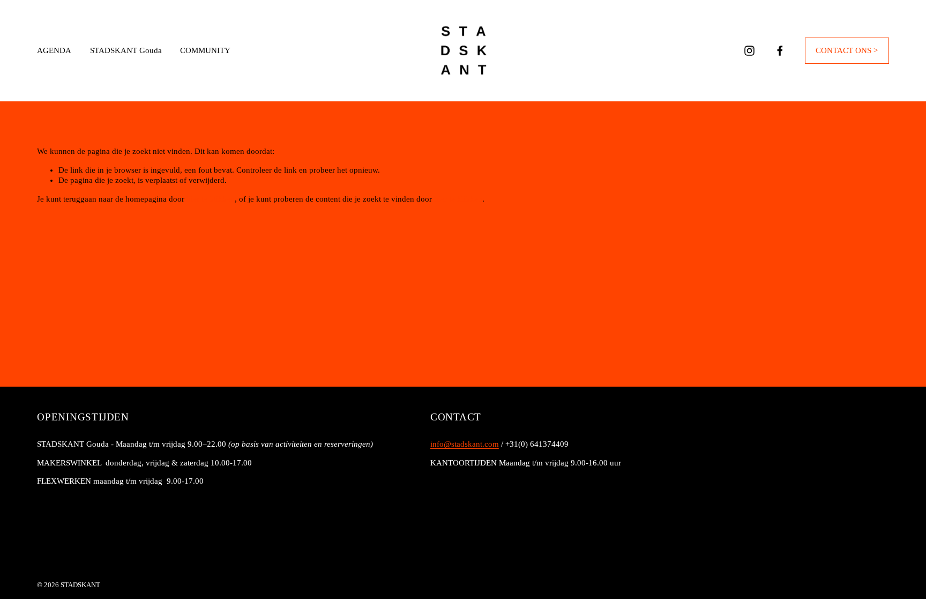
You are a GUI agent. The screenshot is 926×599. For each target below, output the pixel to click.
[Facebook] (780, 51)
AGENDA (54, 50)
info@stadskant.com (464, 444)
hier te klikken (210, 199)
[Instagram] (749, 51)
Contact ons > (847, 50)
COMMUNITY (205, 50)
